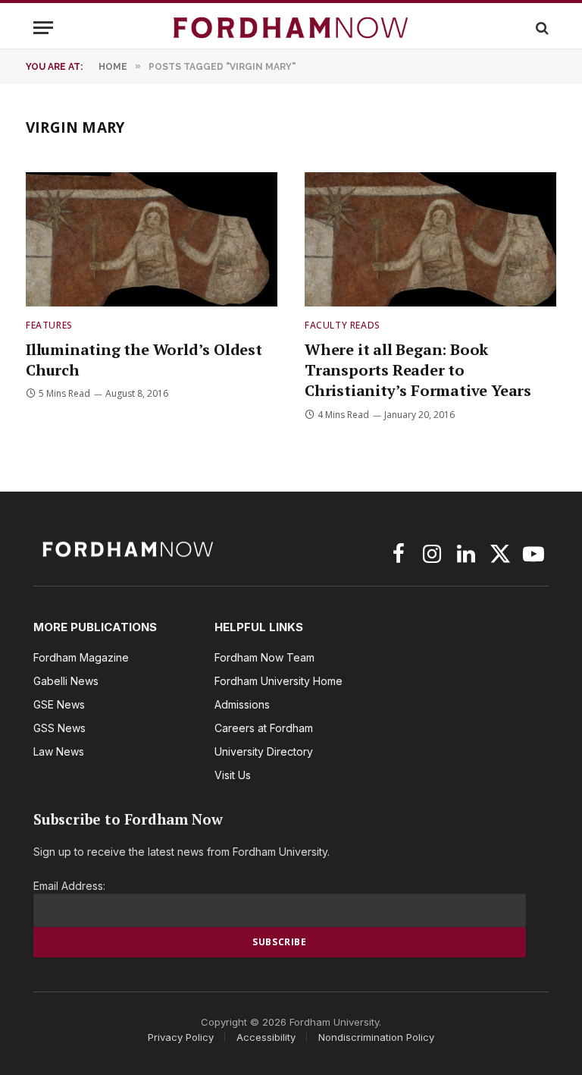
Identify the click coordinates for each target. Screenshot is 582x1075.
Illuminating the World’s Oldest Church (144, 359)
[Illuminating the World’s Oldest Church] (151, 239)
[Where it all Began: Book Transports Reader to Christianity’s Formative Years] (430, 239)
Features (49, 325)
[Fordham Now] (291, 27)
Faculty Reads (342, 325)
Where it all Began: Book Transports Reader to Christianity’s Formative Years (418, 370)
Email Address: (69, 885)
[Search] (541, 28)
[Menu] (43, 28)
